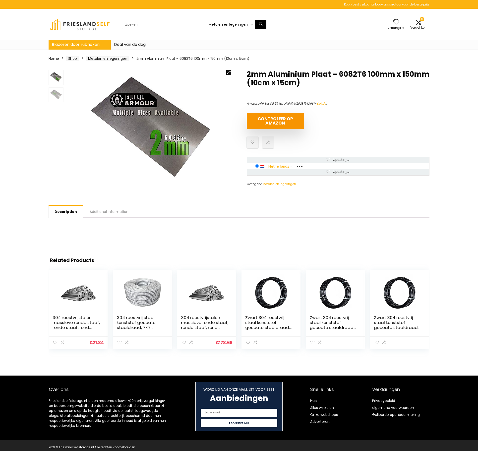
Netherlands (278, 166)
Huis (313, 400)
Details (321, 103)
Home (54, 58)
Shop (72, 58)
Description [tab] (66, 211)
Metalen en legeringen (107, 58)
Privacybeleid (383, 400)
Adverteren (320, 421)
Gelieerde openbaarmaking (396, 414)
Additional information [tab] (109, 211)
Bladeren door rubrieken (76, 44)
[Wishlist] (396, 22)
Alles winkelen (322, 407)
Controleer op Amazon (275, 121)
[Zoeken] (260, 24)
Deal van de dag (130, 44)
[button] (228, 72)
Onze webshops (324, 414)
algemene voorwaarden (393, 407)
